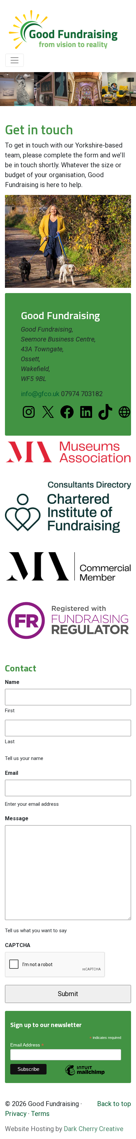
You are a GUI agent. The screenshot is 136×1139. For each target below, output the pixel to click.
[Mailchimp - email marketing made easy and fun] (85, 1075)
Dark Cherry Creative (93, 1129)
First (10, 711)
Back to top (114, 1104)
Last (10, 742)
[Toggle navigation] (14, 60)
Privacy (15, 1114)
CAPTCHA (17, 945)
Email (11, 773)
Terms (40, 1114)
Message (16, 818)
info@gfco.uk (41, 394)
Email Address (27, 1045)
